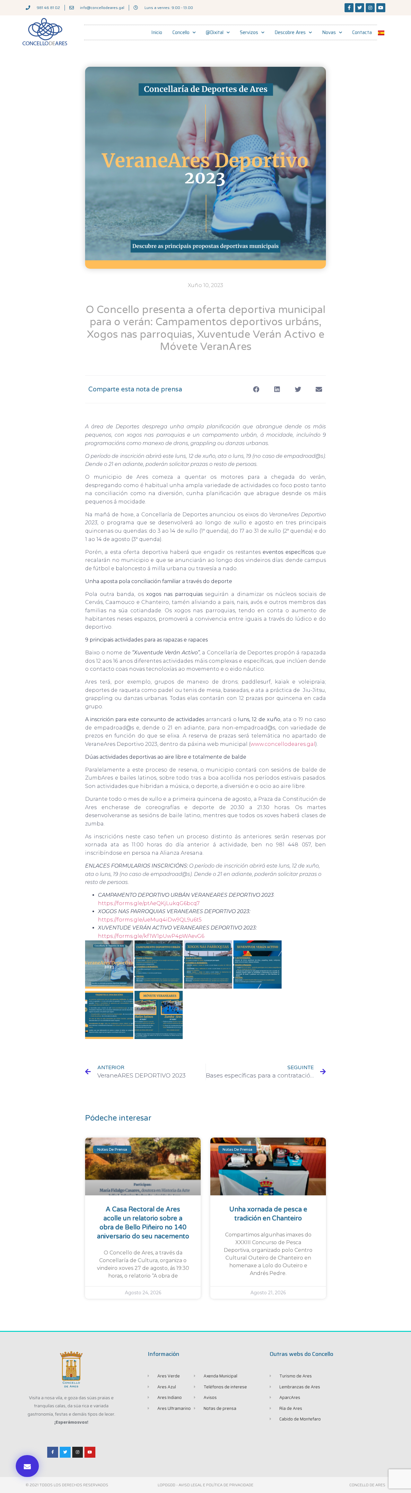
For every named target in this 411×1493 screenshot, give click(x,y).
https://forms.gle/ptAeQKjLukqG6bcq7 (149, 903)
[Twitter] (359, 7)
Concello (180, 32)
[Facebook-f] (349, 7)
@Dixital (214, 32)
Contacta (362, 32)
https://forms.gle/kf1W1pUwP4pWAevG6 (151, 936)
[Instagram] (370, 7)
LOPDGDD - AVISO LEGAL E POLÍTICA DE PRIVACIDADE (205, 1485)
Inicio (156, 32)
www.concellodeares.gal (282, 744)
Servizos (249, 32)
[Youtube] (380, 7)
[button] (27, 1466)
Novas (329, 32)
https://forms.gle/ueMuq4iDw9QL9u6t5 (150, 920)
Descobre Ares (290, 32)
